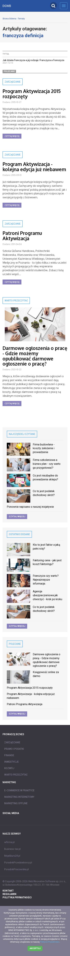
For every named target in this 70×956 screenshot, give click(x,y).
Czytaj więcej (12, 136)
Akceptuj (35, 948)
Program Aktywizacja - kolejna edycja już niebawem (34, 166)
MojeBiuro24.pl (12, 855)
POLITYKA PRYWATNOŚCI (17, 897)
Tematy (21, 18)
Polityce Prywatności (49, 942)
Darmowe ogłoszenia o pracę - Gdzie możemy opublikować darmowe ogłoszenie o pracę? (35, 356)
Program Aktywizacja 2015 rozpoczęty (32, 93)
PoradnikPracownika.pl (16, 869)
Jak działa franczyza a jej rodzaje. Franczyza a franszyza (33, 60)
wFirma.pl (9, 842)
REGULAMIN (9, 894)
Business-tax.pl (12, 849)
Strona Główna (9, 18)
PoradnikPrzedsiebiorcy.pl (18, 862)
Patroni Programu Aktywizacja (22, 235)
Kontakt (8, 890)
